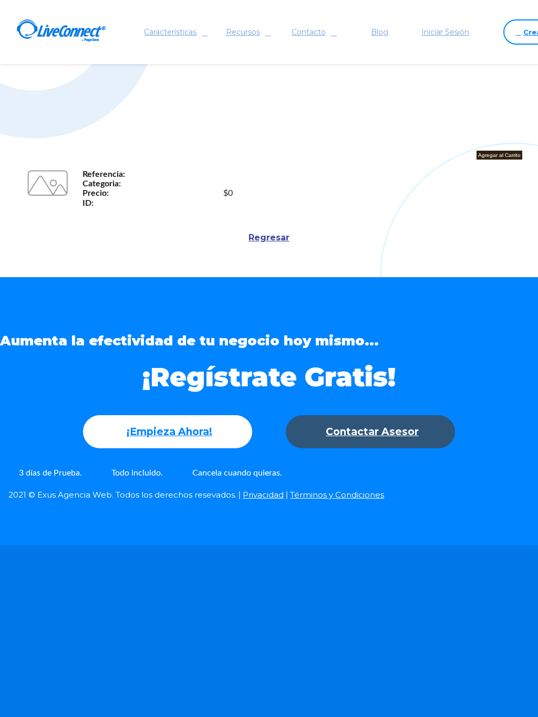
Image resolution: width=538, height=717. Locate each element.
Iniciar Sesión (445, 32)
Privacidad (263, 495)
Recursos (243, 32)
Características (170, 32)
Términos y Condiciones (337, 495)
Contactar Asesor (372, 432)
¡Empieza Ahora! (169, 432)
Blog (379, 32)
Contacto (309, 32)
